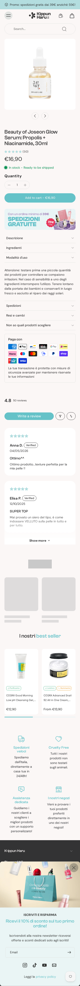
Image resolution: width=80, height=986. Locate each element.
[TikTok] (35, 965)
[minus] (9, 185)
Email (14, 952)
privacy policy (46, 976)
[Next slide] (44, 115)
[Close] (73, 867)
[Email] (54, 965)
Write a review (29, 416)
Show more (37, 541)
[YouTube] (44, 965)
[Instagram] (25, 965)
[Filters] (60, 416)
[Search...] (64, 29)
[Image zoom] (40, 74)
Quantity (13, 176)
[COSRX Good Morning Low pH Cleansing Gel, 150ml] (21, 666)
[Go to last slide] (35, 115)
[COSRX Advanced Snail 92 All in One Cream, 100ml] (59, 666)
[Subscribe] (68, 952)
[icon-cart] (71, 15)
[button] (40, 198)
